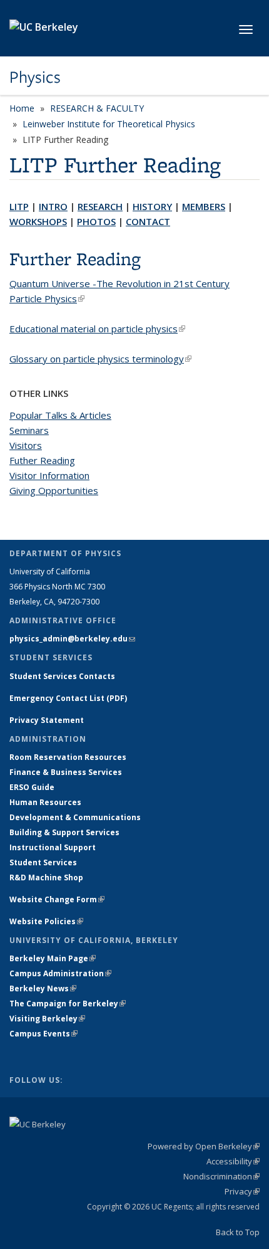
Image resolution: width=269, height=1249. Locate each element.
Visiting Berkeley (47, 1018)
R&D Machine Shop (46, 877)
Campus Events (43, 1033)
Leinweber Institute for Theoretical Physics (109, 124)
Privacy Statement (46, 720)
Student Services (43, 862)
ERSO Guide (31, 787)
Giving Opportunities (53, 490)
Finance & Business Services (65, 772)
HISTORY (152, 206)
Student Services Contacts (62, 676)
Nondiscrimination (221, 1176)
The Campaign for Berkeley (67, 1003)
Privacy (242, 1191)
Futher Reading (42, 460)
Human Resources (45, 802)
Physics (35, 77)
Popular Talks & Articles (60, 415)
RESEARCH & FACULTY (97, 108)
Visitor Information (49, 475)
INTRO (53, 206)
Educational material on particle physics (97, 328)
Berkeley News (42, 988)
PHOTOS (96, 221)
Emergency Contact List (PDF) (68, 698)
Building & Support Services (64, 832)
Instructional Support (52, 847)
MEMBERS (203, 206)
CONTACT (148, 221)
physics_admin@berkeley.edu (72, 638)
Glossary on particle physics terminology (100, 358)
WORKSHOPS (38, 221)
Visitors (25, 445)
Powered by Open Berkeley (204, 1146)
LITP (19, 206)
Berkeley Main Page (52, 958)
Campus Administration (60, 973)
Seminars (29, 430)
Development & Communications (75, 817)
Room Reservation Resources (67, 757)
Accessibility (233, 1161)
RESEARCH (100, 206)
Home (21, 108)
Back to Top (238, 1232)
